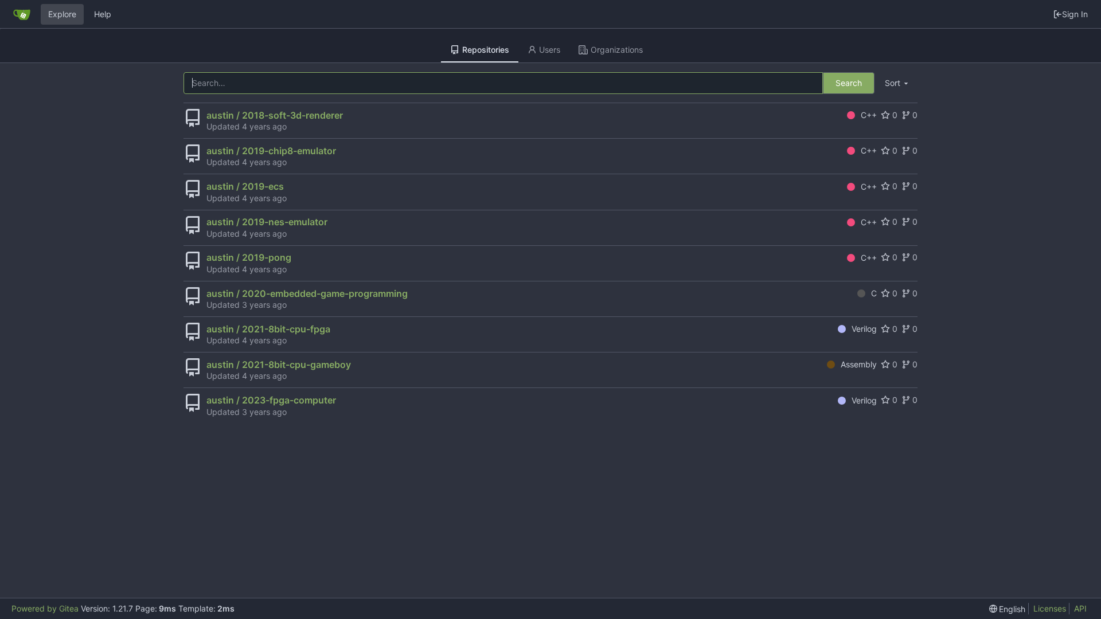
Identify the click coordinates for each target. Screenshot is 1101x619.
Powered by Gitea (45, 608)
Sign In (1075, 14)
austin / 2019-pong (248, 257)
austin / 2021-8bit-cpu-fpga (268, 329)
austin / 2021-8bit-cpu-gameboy (278, 364)
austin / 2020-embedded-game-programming (307, 293)
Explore (62, 14)
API (1080, 608)
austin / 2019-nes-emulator (266, 222)
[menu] (897, 83)
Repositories (485, 49)
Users (549, 49)
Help (102, 14)
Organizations (617, 49)
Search (848, 83)
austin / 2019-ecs (245, 186)
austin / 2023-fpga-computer (271, 400)
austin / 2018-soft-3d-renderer (274, 115)
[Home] (22, 14)
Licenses (1049, 608)
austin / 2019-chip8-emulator (271, 150)
